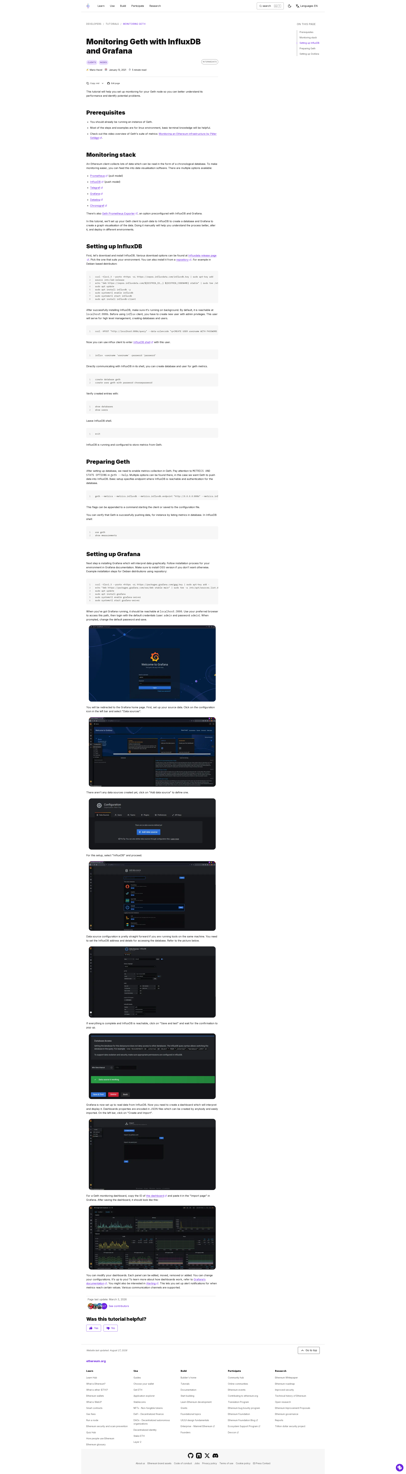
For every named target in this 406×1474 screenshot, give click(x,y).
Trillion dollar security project (290, 1426)
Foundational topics (191, 1414)
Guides (137, 1377)
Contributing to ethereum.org (243, 1395)
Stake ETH (139, 1436)
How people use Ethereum (100, 1438)
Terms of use (226, 1463)
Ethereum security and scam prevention (107, 1426)
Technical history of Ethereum (290, 1395)
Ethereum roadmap (285, 1383)
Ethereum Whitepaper (286, 1377)
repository (183, 259)
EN (309, 5)
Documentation (188, 1389)
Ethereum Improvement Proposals (292, 1408)
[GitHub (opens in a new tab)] (190, 1455)
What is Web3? (94, 1402)
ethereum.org (96, 1361)
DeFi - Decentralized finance (149, 1414)
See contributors (119, 1306)
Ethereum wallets (95, 1395)
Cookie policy (243, 1463)
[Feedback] (399, 1467)
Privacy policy (209, 1463)
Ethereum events (237, 1389)
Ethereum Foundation (239, 1414)
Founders (185, 1432)
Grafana (96, 193)
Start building (187, 1395)
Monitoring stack (308, 37)
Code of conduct (183, 1463)
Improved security (284, 1389)
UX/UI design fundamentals (195, 1420)
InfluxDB (97, 181)
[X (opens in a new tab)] (207, 1455)
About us (140, 1463)
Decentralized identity (145, 1430)
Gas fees (91, 1414)
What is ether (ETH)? (97, 1389)
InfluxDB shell (143, 342)
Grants (184, 1408)
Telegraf (96, 187)
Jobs (197, 1463)
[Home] (88, 6)
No (113, 1328)
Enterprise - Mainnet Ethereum (198, 1426)
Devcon (233, 1432)
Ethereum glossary (96, 1444)
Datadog (96, 199)
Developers (94, 24)
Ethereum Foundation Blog (243, 1420)
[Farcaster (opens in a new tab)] (199, 1455)
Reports (279, 1420)
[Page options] (103, 83)
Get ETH (138, 1389)
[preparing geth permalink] (85, 461)
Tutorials (112, 24)
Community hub (236, 1377)
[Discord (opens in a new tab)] (215, 1455)
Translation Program (238, 1402)
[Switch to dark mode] (290, 6)
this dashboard (156, 1195)
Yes (96, 1328)
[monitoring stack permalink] (85, 154)
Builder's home (188, 1377)
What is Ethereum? (95, 1383)
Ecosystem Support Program (244, 1426)
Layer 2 (137, 1442)
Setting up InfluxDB (309, 43)
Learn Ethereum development (196, 1402)
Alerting (152, 1283)
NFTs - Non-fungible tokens (148, 1408)
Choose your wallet (144, 1383)
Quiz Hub (91, 1432)
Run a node (92, 1420)
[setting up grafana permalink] (85, 554)
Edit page (114, 83)
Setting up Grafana (309, 53)
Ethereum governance (286, 1414)
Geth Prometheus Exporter (120, 213)
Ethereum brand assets (159, 1463)
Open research (283, 1402)
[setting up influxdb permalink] (85, 246)
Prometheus (99, 175)
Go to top (311, 1350)
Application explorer (144, 1395)
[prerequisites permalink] (85, 112)
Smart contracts (94, 1408)
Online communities (238, 1383)
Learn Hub (91, 1377)
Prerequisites (306, 32)
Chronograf (98, 205)
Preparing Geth (307, 48)
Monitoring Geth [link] (134, 24)
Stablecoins (140, 1402)
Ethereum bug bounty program (244, 1408)
